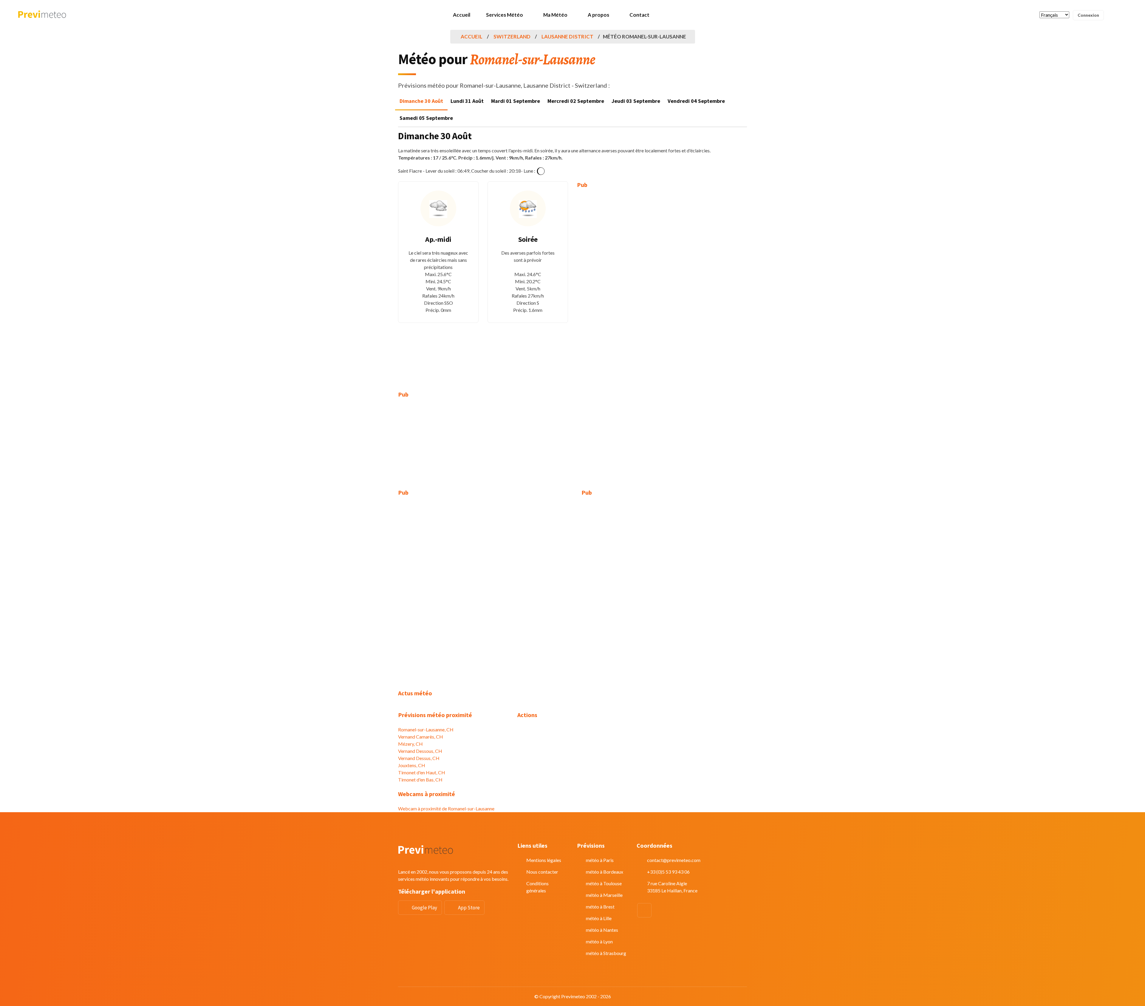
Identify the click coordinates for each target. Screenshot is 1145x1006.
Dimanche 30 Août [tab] (421, 100)
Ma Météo (555, 15)
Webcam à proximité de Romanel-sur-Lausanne (446, 808)
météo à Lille (599, 918)
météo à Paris (600, 860)
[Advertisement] (617, 285)
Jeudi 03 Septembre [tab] (636, 100)
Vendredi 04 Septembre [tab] (696, 100)
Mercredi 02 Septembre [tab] (575, 100)
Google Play (424, 907)
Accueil (461, 15)
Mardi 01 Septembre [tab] (515, 100)
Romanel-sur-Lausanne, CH (426, 729)
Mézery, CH (410, 744)
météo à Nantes (602, 930)
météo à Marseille (604, 895)
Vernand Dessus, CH (419, 758)
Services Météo (504, 15)
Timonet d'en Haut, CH (421, 772)
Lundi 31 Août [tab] (467, 100)
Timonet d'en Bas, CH (420, 779)
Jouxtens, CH (411, 765)
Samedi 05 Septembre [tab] (426, 117)
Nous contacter (542, 872)
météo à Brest (600, 906)
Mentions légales (543, 860)
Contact (639, 15)
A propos (598, 15)
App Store (469, 907)
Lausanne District (567, 36)
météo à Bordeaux (604, 872)
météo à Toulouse (604, 883)
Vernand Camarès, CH (420, 736)
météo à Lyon (599, 941)
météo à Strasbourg (606, 953)
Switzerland (511, 36)
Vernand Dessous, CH (420, 751)
